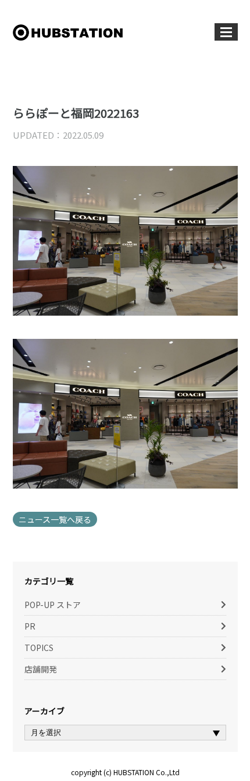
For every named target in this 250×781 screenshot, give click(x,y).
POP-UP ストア (52, 604)
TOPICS (38, 647)
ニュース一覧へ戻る (55, 519)
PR (29, 626)
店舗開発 (40, 669)
